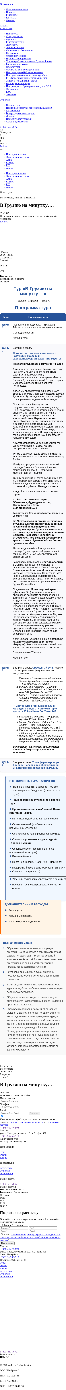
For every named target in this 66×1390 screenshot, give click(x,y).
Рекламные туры (15, 42)
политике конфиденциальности (26, 1122)
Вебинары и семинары (18, 83)
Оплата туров (13, 67)
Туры (3, 1152)
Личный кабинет (15, 47)
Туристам (5, 99)
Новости (10, 12)
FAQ (8, 91)
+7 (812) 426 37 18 (9, 1136)
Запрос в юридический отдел (21, 80)
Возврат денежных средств (20, 113)
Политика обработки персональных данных (29, 107)
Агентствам (6, 28)
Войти (3, 146)
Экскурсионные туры (17, 157)
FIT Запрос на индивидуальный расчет (26, 78)
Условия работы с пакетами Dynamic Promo (29, 61)
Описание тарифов (16, 55)
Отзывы (10, 20)
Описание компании (17, 9)
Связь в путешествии (17, 121)
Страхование (13, 53)
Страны (4, 25)
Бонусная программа (17, 64)
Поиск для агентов (16, 154)
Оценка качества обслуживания (22, 69)
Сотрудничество (14, 36)
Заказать (34, 1113)
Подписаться (7, 1243)
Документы (12, 44)
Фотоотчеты (12, 89)
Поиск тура (12, 33)
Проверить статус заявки (19, 119)
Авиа (9, 159)
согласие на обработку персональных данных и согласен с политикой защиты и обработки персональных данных (30, 1237)
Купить (4, 221)
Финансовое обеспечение (19, 50)
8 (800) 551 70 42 (8, 127)
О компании (6, 4)
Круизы (10, 162)
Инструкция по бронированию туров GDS (28, 86)
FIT (8, 165)
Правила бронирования (18, 58)
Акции (9, 168)
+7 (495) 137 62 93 (9, 1127)
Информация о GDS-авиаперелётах (24, 72)
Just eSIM (11, 94)
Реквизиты (11, 15)
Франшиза (11, 39)
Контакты (11, 17)
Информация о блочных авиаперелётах (26, 75)
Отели (3, 1154)
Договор (10, 116)
